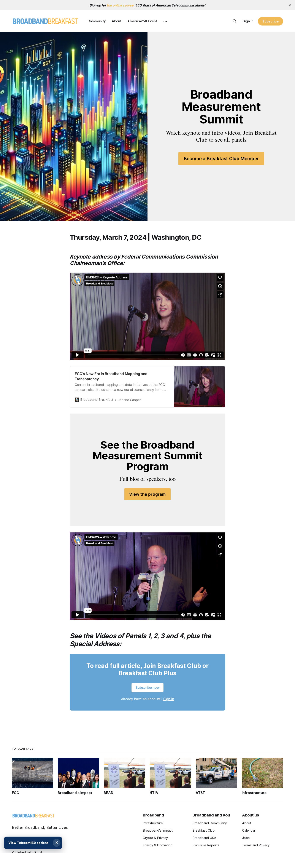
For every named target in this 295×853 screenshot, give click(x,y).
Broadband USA (204, 838)
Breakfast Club (203, 830)
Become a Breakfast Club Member (221, 158)
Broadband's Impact (158, 830)
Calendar (248, 830)
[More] (165, 21)
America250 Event (142, 21)
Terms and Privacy (256, 845)
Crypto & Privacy (155, 838)
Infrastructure (153, 823)
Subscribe (270, 21)
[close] (289, 5)
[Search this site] (234, 21)
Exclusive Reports (205, 845)
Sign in (248, 21)
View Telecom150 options (28, 843)
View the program (147, 494)
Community (96, 21)
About (116, 21)
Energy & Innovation (157, 845)
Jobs (246, 838)
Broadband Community (209, 823)
